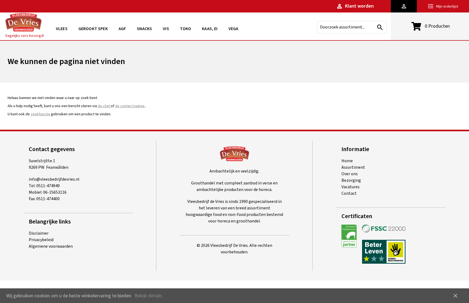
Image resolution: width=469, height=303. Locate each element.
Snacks (144, 29)
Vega (234, 29)
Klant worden (355, 6)
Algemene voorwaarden (51, 246)
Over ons (349, 174)
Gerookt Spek (93, 29)
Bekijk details (148, 295)
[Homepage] (23, 23)
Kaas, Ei (209, 29)
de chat (104, 106)
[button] (404, 6)
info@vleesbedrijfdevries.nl (54, 179)
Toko (185, 29)
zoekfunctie (41, 114)
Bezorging (351, 180)
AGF (122, 29)
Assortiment (353, 167)
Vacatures (350, 187)
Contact (349, 193)
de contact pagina (130, 106)
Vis (166, 29)
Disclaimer (39, 233)
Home (347, 161)
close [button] (455, 295)
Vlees (62, 29)
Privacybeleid (41, 240)
